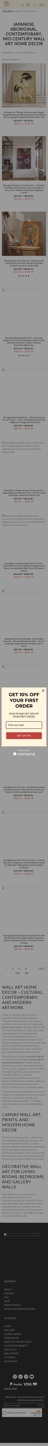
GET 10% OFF (24, 736)
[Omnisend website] (24, 752)
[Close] (43, 690)
